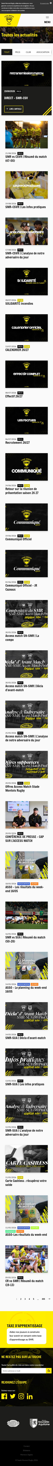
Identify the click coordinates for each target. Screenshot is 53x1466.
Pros (17, 52)
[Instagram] (21, 1396)
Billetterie (26, 1450)
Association (42, 52)
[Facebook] (4, 1396)
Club (28, 52)
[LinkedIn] (30, 1396)
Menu (47, 22)
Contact (27, 1446)
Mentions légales (26, 1454)
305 (43, 1299)
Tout (6, 52)
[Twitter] (13, 1396)
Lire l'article (15, 109)
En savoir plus (44, 3)
